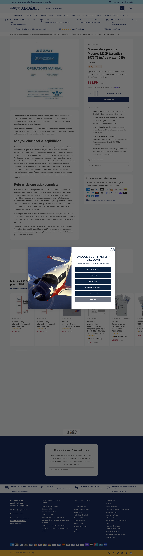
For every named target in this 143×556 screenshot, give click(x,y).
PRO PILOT (93, 281)
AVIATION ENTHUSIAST (93, 287)
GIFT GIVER (93, 293)
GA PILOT (93, 275)
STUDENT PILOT (93, 269)
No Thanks (93, 299)
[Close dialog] (112, 250)
